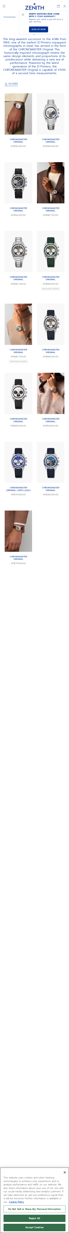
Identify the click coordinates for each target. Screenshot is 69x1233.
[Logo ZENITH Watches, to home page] (34, 6)
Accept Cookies (34, 1227)
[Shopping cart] (58, 6)
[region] (34, 1200)
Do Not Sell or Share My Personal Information (34, 1209)
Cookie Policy (16, 1202)
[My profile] (64, 6)
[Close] (65, 1172)
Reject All (34, 1218)
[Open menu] (4, 6)
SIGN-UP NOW (38, 29)
